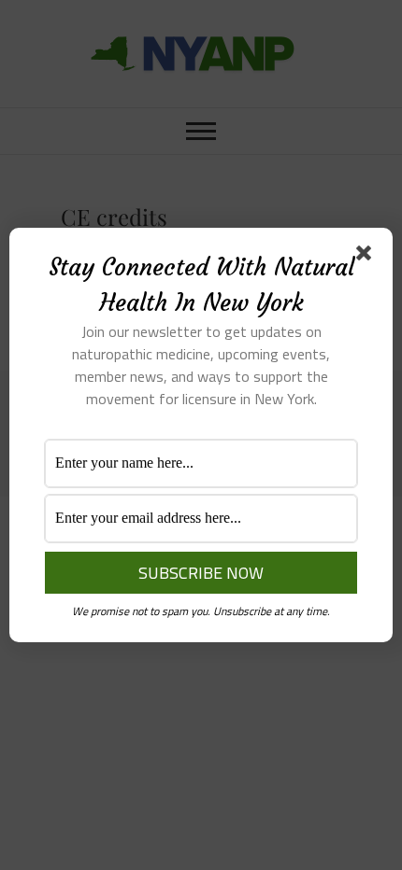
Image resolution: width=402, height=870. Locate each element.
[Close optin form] (367, 257)
